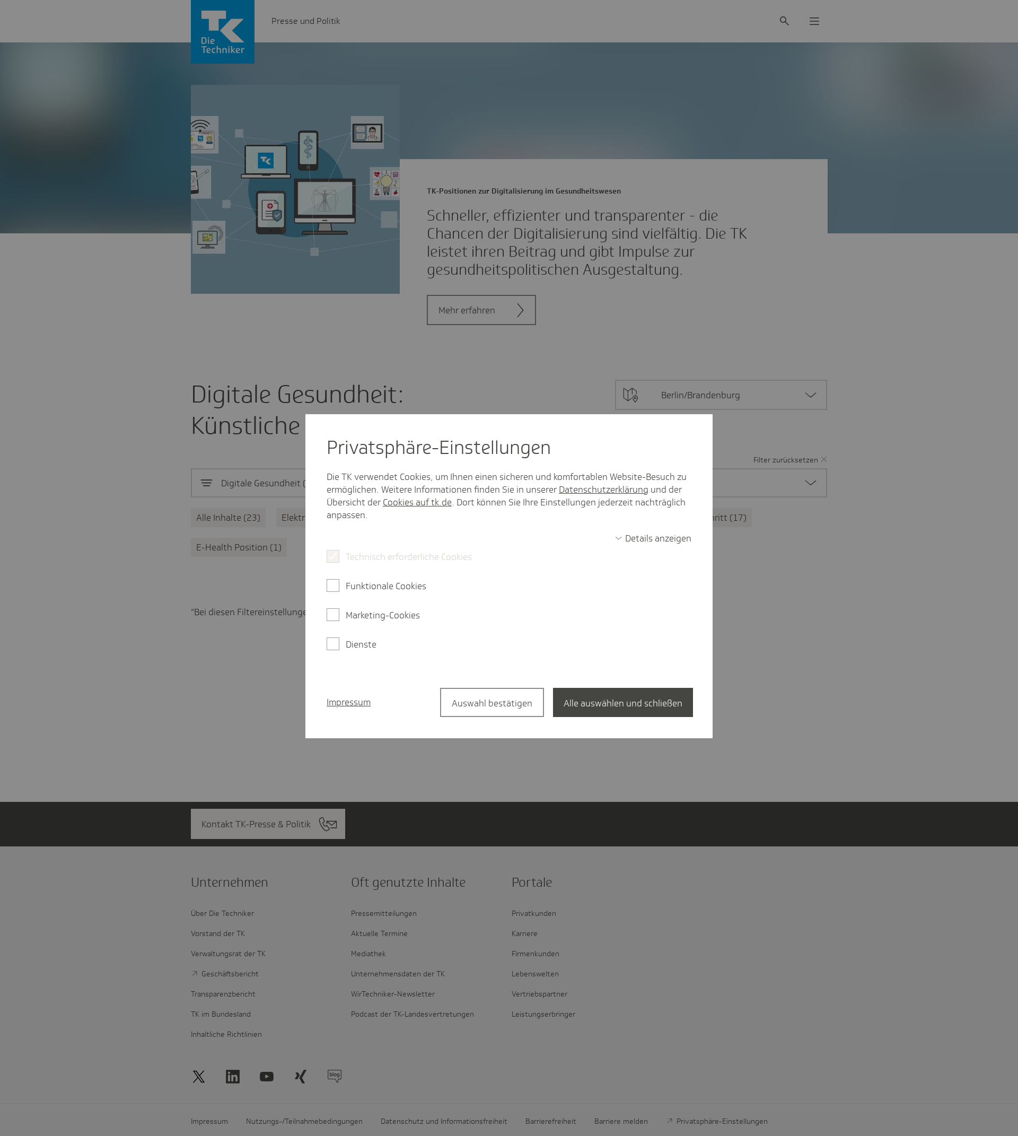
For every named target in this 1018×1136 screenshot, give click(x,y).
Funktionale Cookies (386, 586)
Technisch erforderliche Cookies (409, 557)
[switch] (653, 538)
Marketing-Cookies (383, 615)
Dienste (361, 644)
